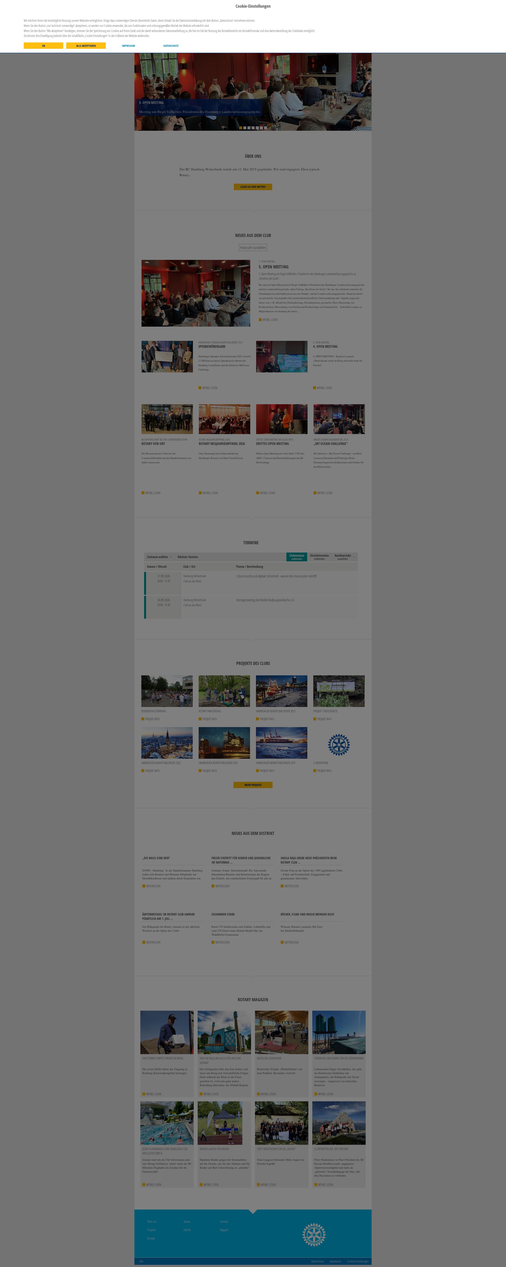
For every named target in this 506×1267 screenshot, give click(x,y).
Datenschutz (170, 46)
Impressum (128, 46)
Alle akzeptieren (86, 46)
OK (43, 46)
